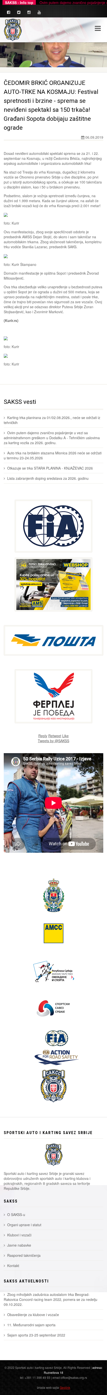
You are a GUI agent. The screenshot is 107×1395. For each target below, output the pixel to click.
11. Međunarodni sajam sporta (31, 1324)
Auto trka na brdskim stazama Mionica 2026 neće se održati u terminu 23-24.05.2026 (53, 455)
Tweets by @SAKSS (53, 740)
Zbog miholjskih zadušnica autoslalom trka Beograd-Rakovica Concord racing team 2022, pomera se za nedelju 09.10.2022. (50, 1299)
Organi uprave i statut (24, 1224)
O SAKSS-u (16, 1214)
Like (65, 735)
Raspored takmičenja (24, 1255)
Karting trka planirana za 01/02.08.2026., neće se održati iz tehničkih (52, 420)
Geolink (65, 1387)
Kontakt (13, 1265)
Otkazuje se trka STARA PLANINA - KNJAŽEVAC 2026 (50, 468)
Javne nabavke (19, 1245)
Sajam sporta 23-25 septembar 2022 (36, 1335)
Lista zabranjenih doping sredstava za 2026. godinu (48, 478)
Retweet (54, 735)
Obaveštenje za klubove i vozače (33, 1314)
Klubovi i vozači (19, 1234)
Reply (42, 735)
